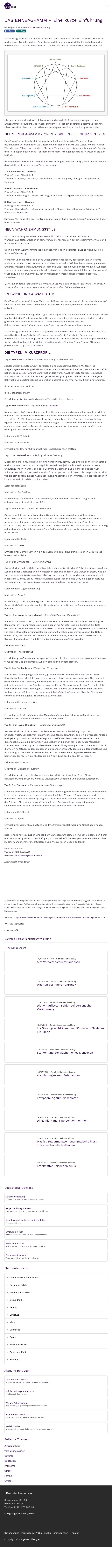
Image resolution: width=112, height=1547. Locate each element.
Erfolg (7, 1480)
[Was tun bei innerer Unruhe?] (21, 984)
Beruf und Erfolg (18, 1285)
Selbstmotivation (15, 1243)
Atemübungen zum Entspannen (58, 1075)
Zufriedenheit (12, 1446)
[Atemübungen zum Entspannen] (21, 1074)
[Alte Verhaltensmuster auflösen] (21, 961)
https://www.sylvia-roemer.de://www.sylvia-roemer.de (40, 917)
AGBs (39, 1533)
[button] (9, 32)
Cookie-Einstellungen (56, 1533)
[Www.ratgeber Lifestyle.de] (9, 6)
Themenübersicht (16, 947)
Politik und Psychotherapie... (21, 1391)
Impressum (27, 1533)
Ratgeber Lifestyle (29, 1539)
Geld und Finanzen (19, 1292)
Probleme (9, 1465)
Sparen (13, 1337)
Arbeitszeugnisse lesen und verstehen (26, 1220)
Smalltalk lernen (14, 1231)
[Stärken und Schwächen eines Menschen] (21, 1052)
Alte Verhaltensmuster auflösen (58, 962)
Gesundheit (15, 1300)
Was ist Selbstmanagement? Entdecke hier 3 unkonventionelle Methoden (67, 1143)
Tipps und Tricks (18, 1344)
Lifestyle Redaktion (18, 1493)
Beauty (13, 1307)
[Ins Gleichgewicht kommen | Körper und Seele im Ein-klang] (21, 1029)
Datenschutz (11, 1533)
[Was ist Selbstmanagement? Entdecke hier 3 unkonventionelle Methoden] (21, 1142)
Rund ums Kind (17, 1352)
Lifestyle (14, 1315)
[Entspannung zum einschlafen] (21, 1097)
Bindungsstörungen (16, 1255)
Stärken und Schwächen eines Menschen (65, 1052)
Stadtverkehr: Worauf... (18, 1379)
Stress (8, 1470)
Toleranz (53, 405)
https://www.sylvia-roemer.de (28, 855)
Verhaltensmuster (14, 1450)
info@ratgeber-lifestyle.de (19, 1513)
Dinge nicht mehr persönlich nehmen (62, 1120)
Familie (8, 1475)
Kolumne (14, 1359)
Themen (74, 1533)
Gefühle (8, 1455)
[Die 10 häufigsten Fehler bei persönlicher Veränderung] (21, 1006)
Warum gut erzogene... (17, 1403)
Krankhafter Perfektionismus (56, 1166)
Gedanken (10, 1460)
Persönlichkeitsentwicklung (36, 27)
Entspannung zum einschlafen (57, 1098)
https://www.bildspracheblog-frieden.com (85, 917)
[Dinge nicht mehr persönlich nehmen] (21, 1120)
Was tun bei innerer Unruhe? (56, 984)
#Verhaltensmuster (14, 924)
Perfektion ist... (14, 1426)
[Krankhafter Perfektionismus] (21, 1165)
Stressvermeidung (15, 1196)
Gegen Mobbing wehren (18, 1208)
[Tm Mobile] (107, 6)
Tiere (12, 1322)
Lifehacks (14, 1329)
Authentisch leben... (16, 1414)
